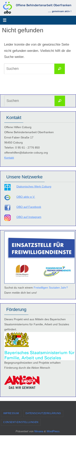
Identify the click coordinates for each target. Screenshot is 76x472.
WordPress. (53, 431)
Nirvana (38, 431)
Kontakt (9, 157)
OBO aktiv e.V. (25, 196)
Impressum (11, 413)
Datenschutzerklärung (43, 413)
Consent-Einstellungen (21, 422)
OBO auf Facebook (28, 206)
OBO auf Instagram (28, 217)
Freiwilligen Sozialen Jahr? (51, 287)
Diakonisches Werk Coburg (33, 186)
